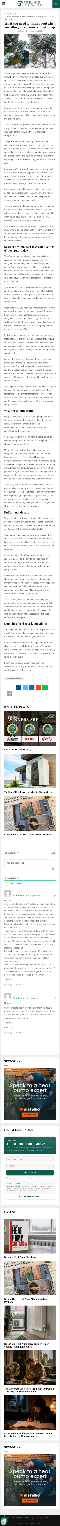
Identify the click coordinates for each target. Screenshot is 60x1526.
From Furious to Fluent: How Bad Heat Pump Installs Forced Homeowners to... (28, 1435)
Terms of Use (35, 1523)
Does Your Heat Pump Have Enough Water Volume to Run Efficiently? (26, 1345)
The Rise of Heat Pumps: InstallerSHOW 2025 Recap (28, 792)
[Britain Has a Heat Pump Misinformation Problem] (30, 1278)
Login (52, 853)
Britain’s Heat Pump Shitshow (20, 1257)
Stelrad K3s (14, 373)
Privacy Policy (22, 1523)
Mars (22, 31)
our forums (34, 506)
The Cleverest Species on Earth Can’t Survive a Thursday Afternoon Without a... (29, 1390)
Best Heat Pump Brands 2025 (17, 749)
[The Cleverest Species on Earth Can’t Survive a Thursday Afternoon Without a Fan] (30, 1367)
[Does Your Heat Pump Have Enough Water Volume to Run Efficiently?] (30, 1323)
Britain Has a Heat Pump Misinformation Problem (27, 834)
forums (37, 666)
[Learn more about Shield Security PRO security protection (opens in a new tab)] (3, 1522)
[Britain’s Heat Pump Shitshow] (30, 1236)
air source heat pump (14, 678)
